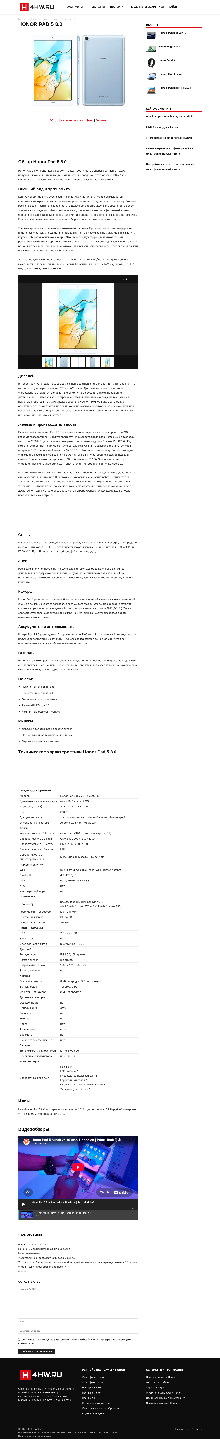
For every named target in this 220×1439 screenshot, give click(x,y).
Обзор (54, 120)
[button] (198, 7)
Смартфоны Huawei (93, 1377)
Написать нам (181, 1428)
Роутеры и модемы (93, 1413)
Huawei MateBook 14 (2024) (175, 87)
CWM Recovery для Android (162, 127)
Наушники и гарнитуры (96, 1403)
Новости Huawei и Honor (160, 1377)
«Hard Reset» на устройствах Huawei (169, 137)
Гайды (173, 6)
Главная (22, 19)
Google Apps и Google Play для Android (170, 116)
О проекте (197, 1428)
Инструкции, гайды (157, 1382)
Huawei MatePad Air (170, 74)
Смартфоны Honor (93, 1382)
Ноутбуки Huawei (92, 1387)
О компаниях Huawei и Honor (163, 1392)
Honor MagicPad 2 (169, 46)
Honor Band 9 (166, 60)
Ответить (22, 1271)
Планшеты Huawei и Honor (44, 19)
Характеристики (72, 120)
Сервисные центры (157, 1387)
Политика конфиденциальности (34, 1435)
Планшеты (98, 6)
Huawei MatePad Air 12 (172, 32)
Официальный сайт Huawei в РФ (165, 1397)
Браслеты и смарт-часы (147, 6)
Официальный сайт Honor (161, 1403)
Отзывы (101, 120)
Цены (89, 120)
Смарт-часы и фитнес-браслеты (101, 1408)
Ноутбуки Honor (91, 1392)
